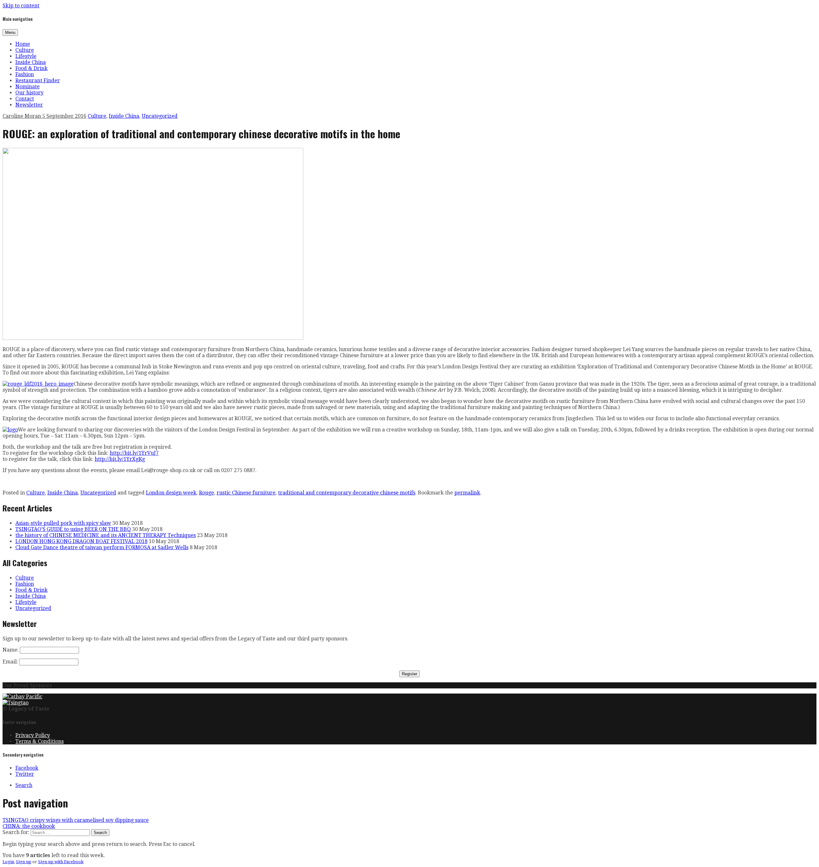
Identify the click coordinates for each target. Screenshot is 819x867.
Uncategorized (160, 116)
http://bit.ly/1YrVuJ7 (134, 453)
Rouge (206, 493)
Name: (11, 650)
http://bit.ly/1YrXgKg (120, 459)
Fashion (24, 74)
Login (8, 861)
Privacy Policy (32, 735)
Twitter (24, 774)
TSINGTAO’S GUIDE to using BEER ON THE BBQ (73, 529)
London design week (171, 493)
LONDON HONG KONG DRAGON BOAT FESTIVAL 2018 (81, 541)
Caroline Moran (22, 116)
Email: (10, 662)
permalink (467, 493)
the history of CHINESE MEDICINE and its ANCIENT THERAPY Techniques (105, 535)
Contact (24, 99)
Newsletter (29, 105)
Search (23, 785)
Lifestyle (25, 56)
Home (22, 44)
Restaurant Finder (37, 80)
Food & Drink (31, 68)
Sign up (23, 861)
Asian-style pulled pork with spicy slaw (63, 523)
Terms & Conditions (39, 741)
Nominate (27, 87)
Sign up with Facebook (60, 861)
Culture (24, 50)
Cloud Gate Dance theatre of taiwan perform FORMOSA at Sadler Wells (101, 547)
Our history (29, 93)
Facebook (26, 768)
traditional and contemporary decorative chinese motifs (346, 493)
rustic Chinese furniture (246, 493)
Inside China (30, 62)
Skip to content (21, 6)
